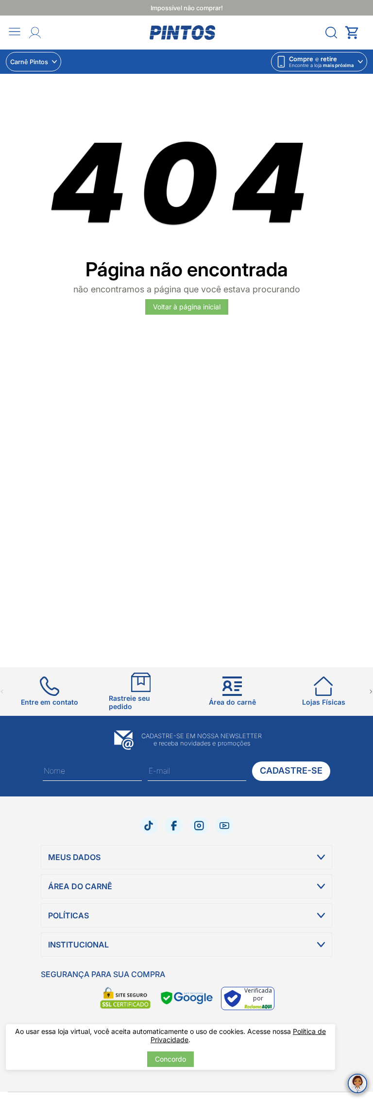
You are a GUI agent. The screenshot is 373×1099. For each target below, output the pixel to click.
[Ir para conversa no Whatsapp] (357, 1083)
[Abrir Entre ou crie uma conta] (35, 32)
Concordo (170, 1059)
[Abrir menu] (14, 32)
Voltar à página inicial (186, 307)
